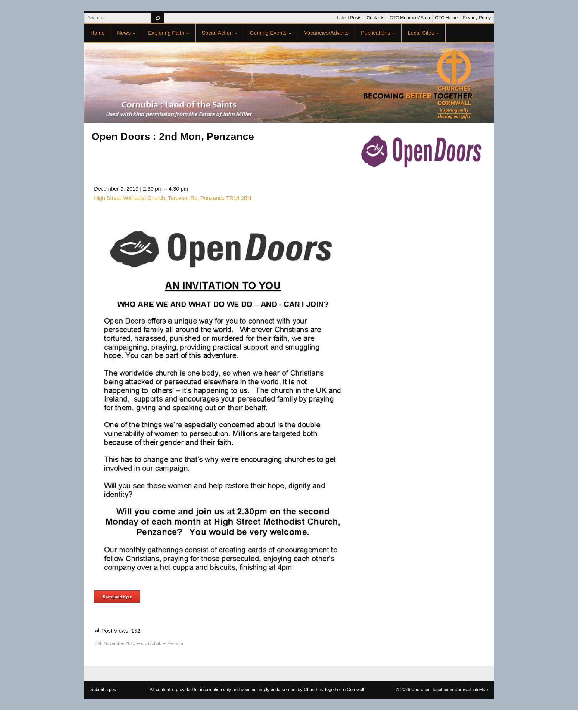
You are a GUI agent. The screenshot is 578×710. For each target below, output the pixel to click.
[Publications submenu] (393, 33)
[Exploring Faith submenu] (187, 33)
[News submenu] (134, 33)
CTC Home (446, 17)
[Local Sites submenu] (437, 33)
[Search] (157, 18)
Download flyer (117, 596)
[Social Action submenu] (236, 33)
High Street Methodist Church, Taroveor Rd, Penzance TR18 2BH (172, 198)
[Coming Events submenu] (290, 33)
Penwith (175, 643)
